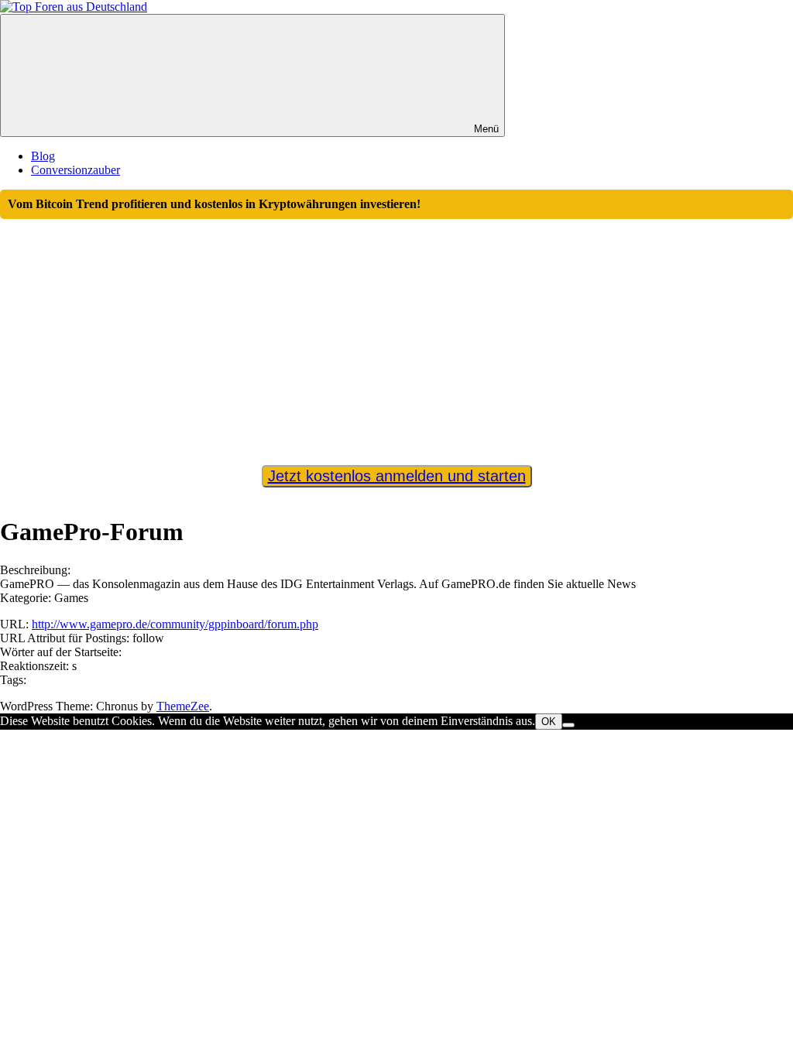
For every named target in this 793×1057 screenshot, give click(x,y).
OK (548, 721)
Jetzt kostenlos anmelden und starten (397, 475)
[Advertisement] (396, 335)
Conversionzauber (75, 169)
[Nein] (568, 725)
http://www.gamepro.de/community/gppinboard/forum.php (175, 624)
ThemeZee (182, 706)
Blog (43, 155)
